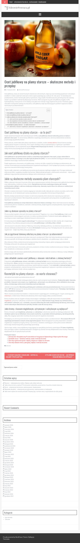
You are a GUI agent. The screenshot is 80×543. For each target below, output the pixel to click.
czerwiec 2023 (9, 479)
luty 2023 (7, 486)
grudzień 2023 (9, 475)
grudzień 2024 (9, 462)
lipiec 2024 (8, 469)
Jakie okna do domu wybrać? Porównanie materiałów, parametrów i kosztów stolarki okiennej (33, 385)
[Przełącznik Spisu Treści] (47, 110)
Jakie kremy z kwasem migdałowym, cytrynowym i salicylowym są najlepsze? (28, 126)
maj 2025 (8, 456)
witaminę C (7, 296)
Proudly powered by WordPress (12, 537)
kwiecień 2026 (9, 433)
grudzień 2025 (9, 442)
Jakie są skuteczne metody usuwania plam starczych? (22, 117)
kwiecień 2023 (9, 481)
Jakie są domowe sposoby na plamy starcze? (20, 119)
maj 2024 (8, 471)
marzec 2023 (9, 483)
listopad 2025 (9, 444)
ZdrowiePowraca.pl (23, 90)
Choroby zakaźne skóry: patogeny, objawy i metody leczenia (27, 342)
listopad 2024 (9, 465)
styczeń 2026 (9, 440)
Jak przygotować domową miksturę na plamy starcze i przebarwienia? (26, 121)
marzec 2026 (9, 435)
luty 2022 (7, 492)
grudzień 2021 (9, 496)
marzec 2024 (9, 473)
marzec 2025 (9, 460)
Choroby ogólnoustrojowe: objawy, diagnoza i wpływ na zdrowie (29, 340)
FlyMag (30, 537)
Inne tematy (8, 517)
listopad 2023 (9, 477)
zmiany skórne (52, 142)
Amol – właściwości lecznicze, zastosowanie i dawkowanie (22, 387)
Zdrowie (8, 345)
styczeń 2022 (9, 494)
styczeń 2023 (9, 488)
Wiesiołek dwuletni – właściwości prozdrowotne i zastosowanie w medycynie (33, 2)
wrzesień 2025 (9, 448)
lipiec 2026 (8, 427)
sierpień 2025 (9, 450)
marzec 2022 (9, 490)
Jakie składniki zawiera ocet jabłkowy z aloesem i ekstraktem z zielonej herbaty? (29, 122)
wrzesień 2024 (9, 467)
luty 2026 (7, 437)
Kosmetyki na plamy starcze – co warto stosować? (21, 124)
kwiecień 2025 (9, 458)
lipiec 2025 (8, 452)
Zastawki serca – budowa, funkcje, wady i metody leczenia (27, 338)
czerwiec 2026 (9, 429)
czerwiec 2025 (9, 454)
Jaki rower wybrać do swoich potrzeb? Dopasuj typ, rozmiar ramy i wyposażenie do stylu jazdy (33, 391)
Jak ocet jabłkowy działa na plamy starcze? (19, 115)
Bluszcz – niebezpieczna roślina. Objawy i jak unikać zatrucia (23, 383)
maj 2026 (8, 431)
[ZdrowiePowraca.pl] (17, 8)
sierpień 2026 (9, 425)
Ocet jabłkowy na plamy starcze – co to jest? (19, 113)
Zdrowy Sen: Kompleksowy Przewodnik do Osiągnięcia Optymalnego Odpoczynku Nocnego (38, 337)
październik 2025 (10, 446)
